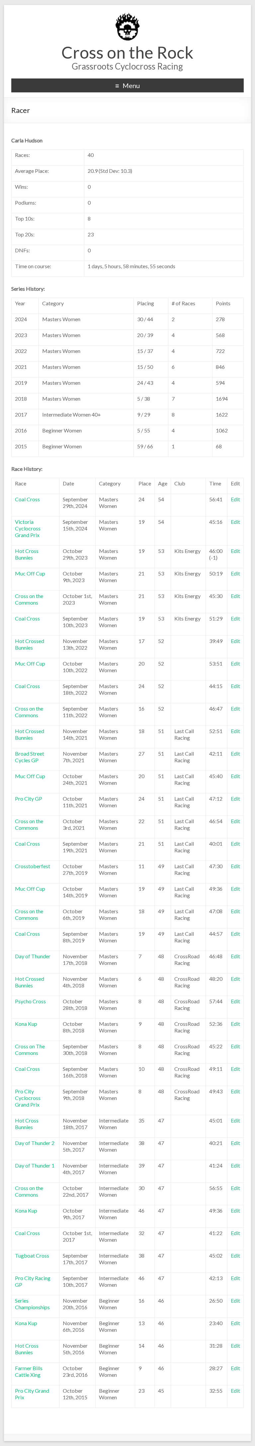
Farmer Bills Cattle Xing (28, 1371)
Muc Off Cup (30, 573)
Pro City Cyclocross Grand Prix (28, 1098)
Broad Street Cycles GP (29, 756)
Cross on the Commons (29, 599)
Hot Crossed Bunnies (29, 644)
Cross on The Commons (30, 1049)
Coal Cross (27, 499)
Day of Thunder (32, 956)
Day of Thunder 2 (34, 1143)
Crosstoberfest (32, 866)
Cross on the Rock (127, 52)
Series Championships (32, 1303)
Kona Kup (26, 1024)
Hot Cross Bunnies (27, 554)
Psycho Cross (30, 1001)
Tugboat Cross (32, 1255)
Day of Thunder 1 (34, 1165)
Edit (235, 499)
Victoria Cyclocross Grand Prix (28, 528)
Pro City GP (28, 798)
